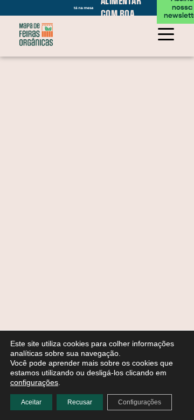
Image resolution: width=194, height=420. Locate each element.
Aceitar (31, 402)
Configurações (139, 402)
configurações (34, 382)
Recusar (79, 402)
